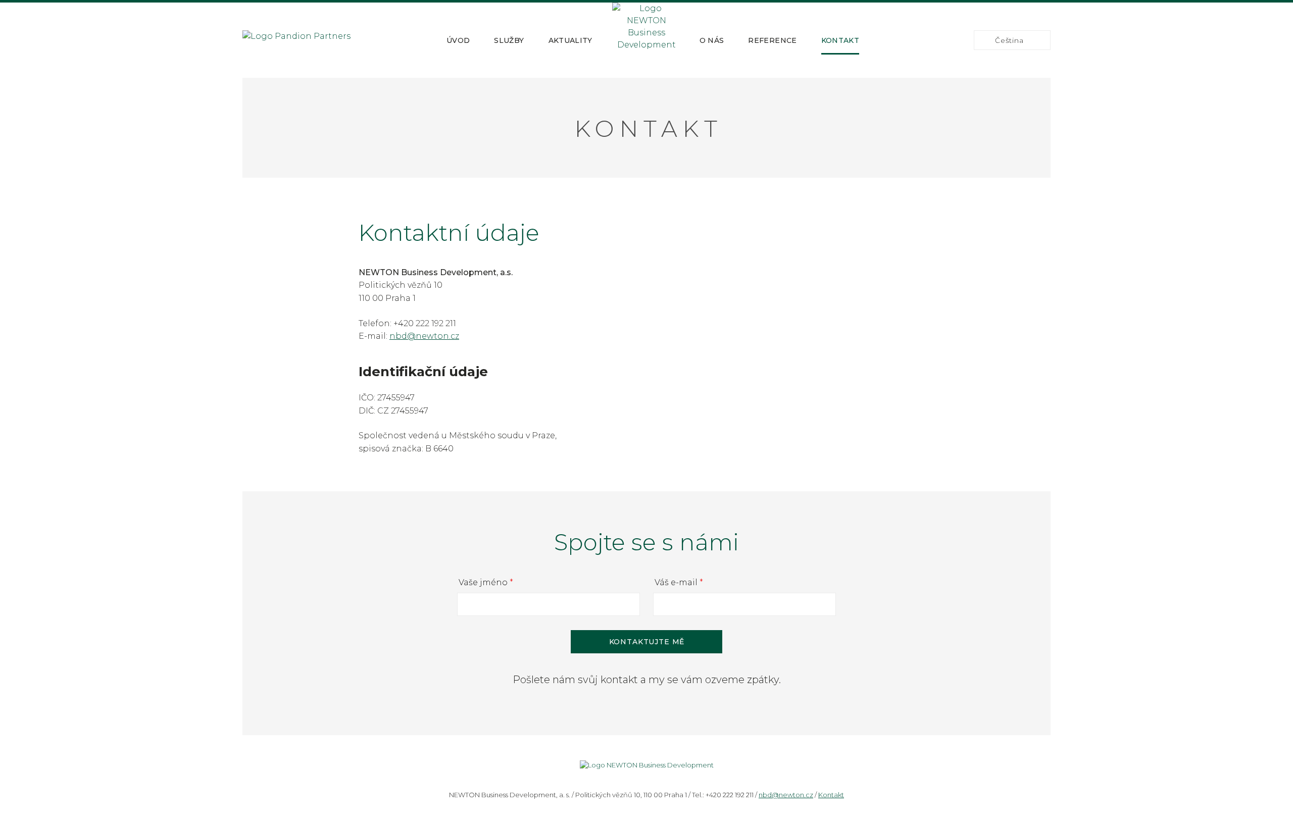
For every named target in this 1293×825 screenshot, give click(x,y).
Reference (772, 40)
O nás (712, 40)
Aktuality (570, 40)
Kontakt (840, 40)
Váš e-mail (679, 582)
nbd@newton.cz (424, 336)
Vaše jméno (486, 582)
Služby (509, 40)
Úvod (458, 40)
